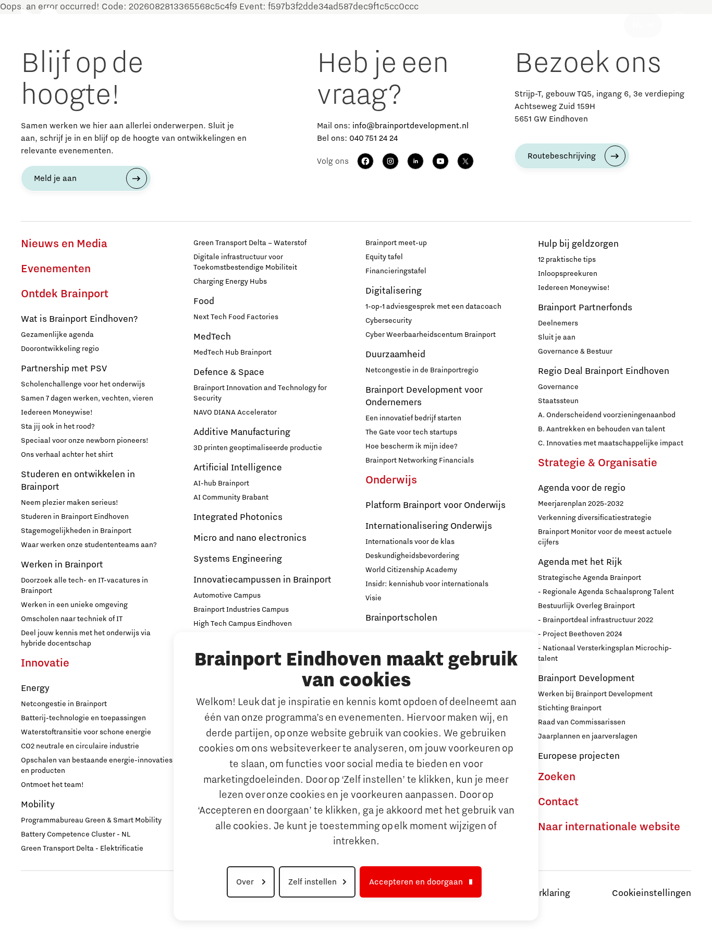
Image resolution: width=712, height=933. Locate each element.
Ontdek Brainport (64, 294)
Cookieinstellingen (651, 893)
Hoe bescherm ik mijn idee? (411, 446)
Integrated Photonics (238, 517)
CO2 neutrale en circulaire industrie (80, 746)
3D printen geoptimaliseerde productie (257, 448)
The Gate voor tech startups (411, 432)
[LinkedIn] (415, 161)
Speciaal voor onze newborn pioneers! (85, 441)
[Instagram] (390, 161)
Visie (373, 598)
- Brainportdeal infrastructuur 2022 (595, 620)
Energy (35, 688)
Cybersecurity (388, 321)
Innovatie (45, 663)
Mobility (38, 804)
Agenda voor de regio (581, 488)
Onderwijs (391, 480)
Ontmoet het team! (52, 785)
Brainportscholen (401, 618)
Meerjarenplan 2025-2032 (580, 504)
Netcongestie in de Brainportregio (421, 370)
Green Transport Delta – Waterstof (249, 243)
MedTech (212, 337)
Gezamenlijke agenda (57, 335)
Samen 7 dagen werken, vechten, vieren (87, 398)
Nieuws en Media (64, 244)
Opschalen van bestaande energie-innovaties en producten (97, 765)
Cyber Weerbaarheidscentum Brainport (430, 335)
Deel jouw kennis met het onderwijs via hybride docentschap (86, 638)
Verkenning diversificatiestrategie (595, 518)
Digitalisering (393, 291)
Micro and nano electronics (249, 538)
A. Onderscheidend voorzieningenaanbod (607, 415)
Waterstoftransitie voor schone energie (86, 732)
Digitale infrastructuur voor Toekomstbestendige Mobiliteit (245, 262)
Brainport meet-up (396, 243)
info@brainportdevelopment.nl (410, 125)
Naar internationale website (609, 827)
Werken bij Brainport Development (595, 694)
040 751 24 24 (373, 138)
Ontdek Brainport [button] (126, 25)
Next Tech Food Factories (235, 317)
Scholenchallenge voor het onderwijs (83, 384)
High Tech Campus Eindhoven (242, 624)
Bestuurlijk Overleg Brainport (586, 606)
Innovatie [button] (213, 25)
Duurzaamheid (395, 354)
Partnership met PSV (64, 368)
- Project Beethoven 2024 (580, 634)
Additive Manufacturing (241, 432)
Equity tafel (384, 257)
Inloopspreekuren (567, 274)
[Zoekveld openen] (678, 25)
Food (203, 301)
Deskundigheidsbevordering (412, 556)
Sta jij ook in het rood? (58, 426)
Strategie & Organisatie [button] (572, 25)
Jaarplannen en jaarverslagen (587, 736)
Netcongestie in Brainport (64, 704)
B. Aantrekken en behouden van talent (601, 429)
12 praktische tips (567, 260)
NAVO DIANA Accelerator (235, 412)
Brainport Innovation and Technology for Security (260, 393)
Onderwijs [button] (368, 25)
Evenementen (56, 269)
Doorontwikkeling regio (60, 349)
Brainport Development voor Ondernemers (424, 396)
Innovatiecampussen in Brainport (262, 580)
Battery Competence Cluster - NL (75, 834)
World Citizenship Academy (411, 570)
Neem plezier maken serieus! (69, 503)
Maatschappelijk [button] (454, 25)
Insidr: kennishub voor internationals (426, 584)
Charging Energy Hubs (230, 281)
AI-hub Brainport (221, 483)
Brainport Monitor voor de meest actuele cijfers (605, 537)
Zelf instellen (312, 882)
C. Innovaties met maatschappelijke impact (610, 443)
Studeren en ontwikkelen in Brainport (78, 480)
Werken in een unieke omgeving (74, 605)
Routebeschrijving (561, 156)
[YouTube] (440, 161)
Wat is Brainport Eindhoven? (79, 319)
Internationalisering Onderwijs (428, 526)
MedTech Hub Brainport (232, 352)
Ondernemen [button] (290, 25)
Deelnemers (558, 323)
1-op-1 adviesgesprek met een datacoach (433, 306)
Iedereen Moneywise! (57, 412)
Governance (558, 387)
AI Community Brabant (230, 497)
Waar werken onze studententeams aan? (89, 545)
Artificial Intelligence (237, 468)
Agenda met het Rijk (580, 562)
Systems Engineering (237, 559)
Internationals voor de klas (410, 542)
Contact (558, 802)
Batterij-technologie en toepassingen (83, 718)
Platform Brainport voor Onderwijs (435, 505)
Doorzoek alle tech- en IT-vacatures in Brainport (84, 585)
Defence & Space (228, 372)
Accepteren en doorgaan (416, 882)
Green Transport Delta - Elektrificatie (82, 848)
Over (246, 882)
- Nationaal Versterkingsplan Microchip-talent (605, 653)
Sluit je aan (556, 337)
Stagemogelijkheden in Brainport (76, 531)
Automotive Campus (227, 595)
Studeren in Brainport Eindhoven (75, 517)
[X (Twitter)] (465, 161)
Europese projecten (579, 756)
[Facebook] (365, 161)
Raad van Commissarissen (581, 722)
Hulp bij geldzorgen (578, 244)
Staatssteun (558, 401)
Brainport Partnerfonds (585, 307)
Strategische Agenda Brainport (589, 578)
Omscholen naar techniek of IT (71, 619)
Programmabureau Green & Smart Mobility (91, 820)
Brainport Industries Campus (241, 609)
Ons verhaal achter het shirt (67, 455)
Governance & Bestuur (575, 351)
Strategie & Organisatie (597, 463)
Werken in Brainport (62, 565)
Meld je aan (55, 178)
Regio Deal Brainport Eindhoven (603, 371)
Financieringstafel (395, 271)
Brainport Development (586, 678)
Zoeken (556, 777)
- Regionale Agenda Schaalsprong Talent (606, 592)
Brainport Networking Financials (419, 460)
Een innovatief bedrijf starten (413, 418)
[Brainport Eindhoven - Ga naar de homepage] (39, 25)
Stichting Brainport (569, 708)
